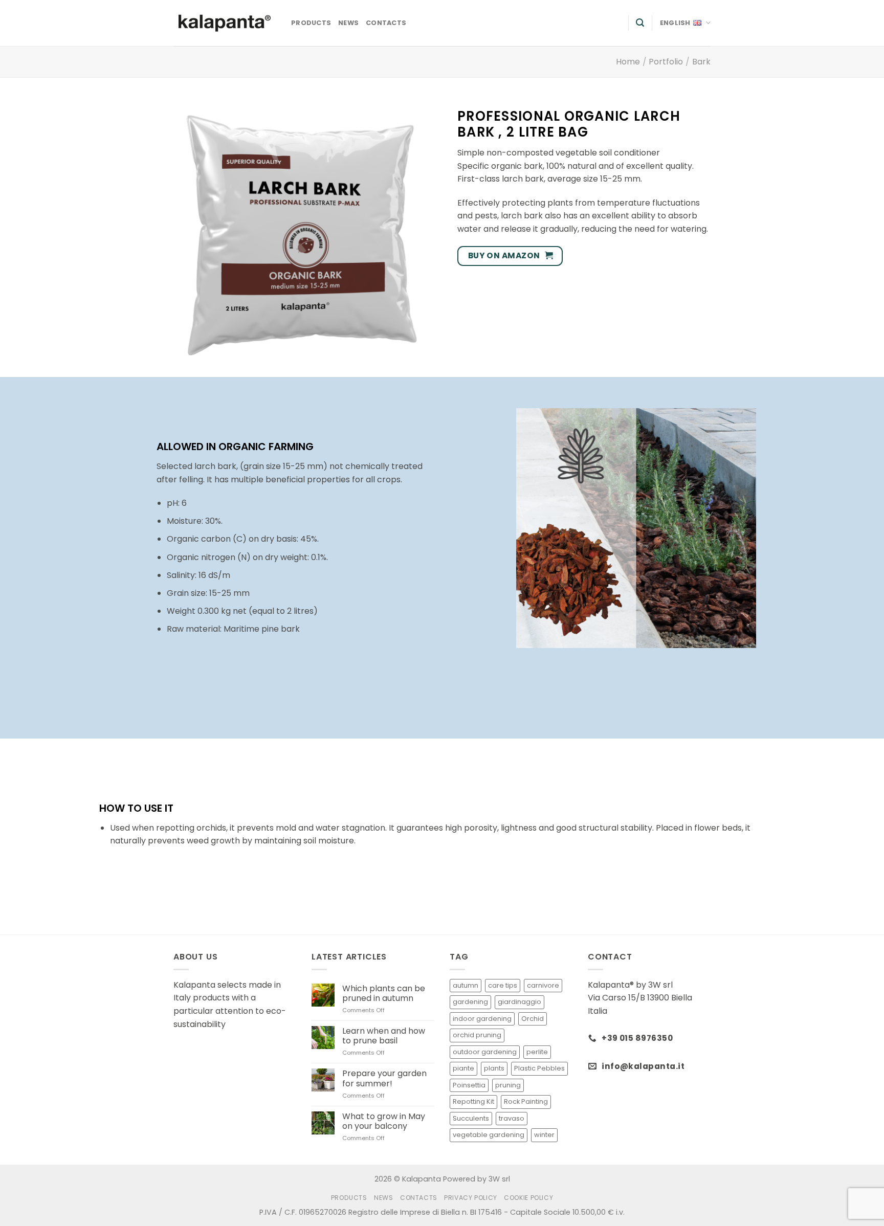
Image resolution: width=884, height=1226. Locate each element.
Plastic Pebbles (539, 1068)
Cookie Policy (528, 1197)
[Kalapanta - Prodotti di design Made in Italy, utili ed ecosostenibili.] (224, 23)
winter (544, 1134)
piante (463, 1068)
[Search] (640, 23)
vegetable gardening (488, 1134)
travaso (511, 1118)
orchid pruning (477, 1035)
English (675, 22)
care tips (502, 985)
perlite (537, 1051)
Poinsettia (469, 1085)
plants (494, 1068)
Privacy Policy (470, 1197)
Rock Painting (526, 1101)
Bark (701, 62)
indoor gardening (482, 1018)
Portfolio (666, 62)
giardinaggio (519, 1001)
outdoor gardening (485, 1051)
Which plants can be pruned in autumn (383, 993)
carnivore (543, 985)
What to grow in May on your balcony (383, 1121)
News (348, 22)
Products (311, 22)
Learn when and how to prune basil (383, 1035)
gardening (470, 1001)
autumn (465, 985)
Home (628, 62)
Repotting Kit (473, 1101)
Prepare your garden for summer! (384, 1078)
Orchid (532, 1018)
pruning (508, 1085)
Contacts (386, 22)
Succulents (471, 1118)
